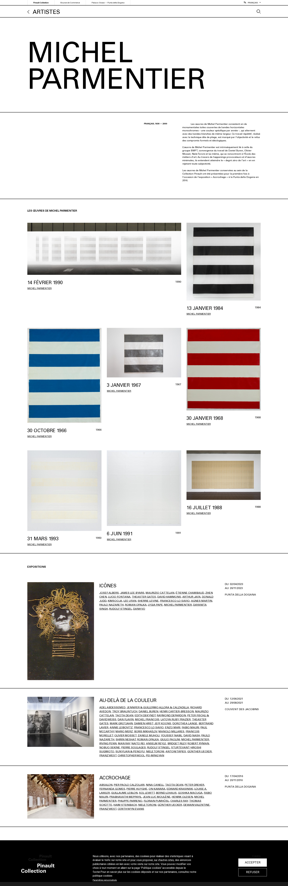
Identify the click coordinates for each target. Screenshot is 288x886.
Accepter (252, 862)
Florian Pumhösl (156, 800)
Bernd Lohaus (166, 792)
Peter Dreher (194, 784)
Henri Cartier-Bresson (177, 711)
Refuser (252, 872)
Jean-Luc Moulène (156, 796)
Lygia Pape (155, 604)
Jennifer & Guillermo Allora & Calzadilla (158, 707)
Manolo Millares (171, 731)
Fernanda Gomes (112, 788)
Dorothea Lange (184, 723)
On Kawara (157, 788)
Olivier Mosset (125, 735)
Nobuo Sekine (109, 747)
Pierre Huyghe (136, 788)
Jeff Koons (162, 723)
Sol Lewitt (146, 792)
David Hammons (169, 596)
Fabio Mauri (190, 727)
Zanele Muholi (149, 735)
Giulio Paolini (170, 739)
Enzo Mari (172, 727)
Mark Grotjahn (121, 723)
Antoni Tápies (176, 751)
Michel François (147, 719)
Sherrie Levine (148, 600)
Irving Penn (108, 743)
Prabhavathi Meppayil (126, 796)
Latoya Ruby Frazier (176, 719)
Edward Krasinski (180, 788)
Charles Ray (179, 800)
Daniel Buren (148, 711)
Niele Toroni (155, 751)
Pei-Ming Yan (155, 755)
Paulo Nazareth (111, 604)
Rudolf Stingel (120, 608)
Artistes (46, 12)
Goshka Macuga (190, 792)
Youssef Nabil (171, 735)
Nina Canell (155, 784)
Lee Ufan (130, 600)
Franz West (107, 755)
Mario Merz (124, 731)
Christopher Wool (131, 755)
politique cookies (102, 875)
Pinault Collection (41, 3)
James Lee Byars (132, 592)
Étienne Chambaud (190, 592)
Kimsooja (115, 600)
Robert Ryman (198, 743)
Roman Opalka (136, 604)
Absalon (105, 784)
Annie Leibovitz (121, 727)
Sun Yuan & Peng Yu (130, 751)
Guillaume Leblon (124, 792)
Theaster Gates (144, 596)
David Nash (192, 735)
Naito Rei (138, 743)
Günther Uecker (199, 751)
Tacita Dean (124, 715)
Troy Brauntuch (124, 711)
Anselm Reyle (156, 743)
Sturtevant (180, 747)
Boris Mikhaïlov (145, 731)
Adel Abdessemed (112, 707)
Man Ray (124, 743)
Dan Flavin (126, 719)
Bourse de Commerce (70, 3)
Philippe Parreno (130, 800)
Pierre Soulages (133, 747)
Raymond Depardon (171, 715)
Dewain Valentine (196, 804)
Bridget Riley (177, 743)
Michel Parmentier (39, 288)
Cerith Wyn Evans (131, 808)
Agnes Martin (201, 600)
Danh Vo (139, 608)
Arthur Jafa (191, 596)
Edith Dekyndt (145, 715)
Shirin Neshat (126, 739)
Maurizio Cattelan (160, 592)
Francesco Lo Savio (175, 600)
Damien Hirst (143, 723)
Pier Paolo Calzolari (129, 784)
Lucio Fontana (119, 596)
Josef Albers (109, 592)
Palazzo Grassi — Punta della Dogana (108, 3)
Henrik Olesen (182, 796)
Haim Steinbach (125, 804)
